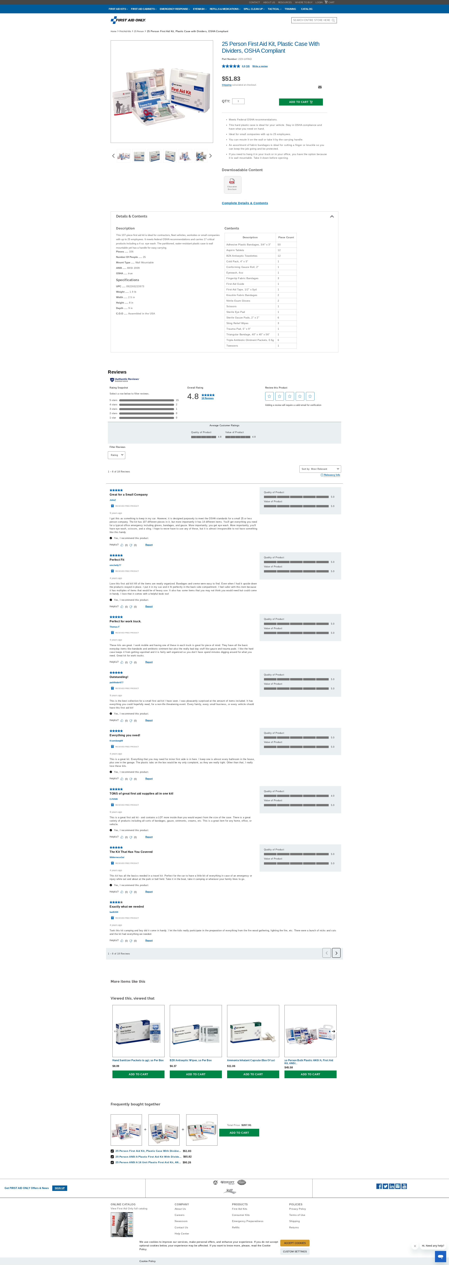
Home (113, 31)
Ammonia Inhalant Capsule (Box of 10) (251, 1060)
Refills (235, 1227)
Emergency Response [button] (174, 9)
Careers (179, 1215)
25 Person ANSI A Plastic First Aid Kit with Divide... (149, 1156)
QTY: (226, 101)
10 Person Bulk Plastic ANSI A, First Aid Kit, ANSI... (308, 1062)
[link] (208, 396)
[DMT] (229, 1193)
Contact (254, 2)
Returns (294, 1227)
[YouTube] (404, 1188)
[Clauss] (241, 1184)
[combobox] (314, 20)
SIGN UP (60, 1188)
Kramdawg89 (116, 741)
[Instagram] (398, 1188)
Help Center (182, 1233)
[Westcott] (227, 1184)
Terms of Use (297, 1215)
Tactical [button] (273, 9)
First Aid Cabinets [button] (143, 9)
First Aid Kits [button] (117, 9)
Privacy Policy (297, 1208)
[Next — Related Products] (333, 1031)
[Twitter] (385, 1188)
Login (319, 2)
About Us (269, 2)
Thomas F (114, 627)
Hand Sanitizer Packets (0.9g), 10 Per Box (138, 1060)
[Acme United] (215, 1184)
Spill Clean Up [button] (253, 9)
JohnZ (113, 500)
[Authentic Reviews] (125, 380)
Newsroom (181, 1221)
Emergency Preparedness (247, 1221)
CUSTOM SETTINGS (295, 1251)
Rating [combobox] (114, 455)
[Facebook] (379, 1188)
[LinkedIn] (391, 1188)
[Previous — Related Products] (115, 1031)
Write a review (260, 66)
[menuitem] (254, 2)
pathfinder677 (116, 682)
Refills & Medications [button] (224, 9)
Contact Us (181, 1227)
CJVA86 (114, 799)
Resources (285, 2)
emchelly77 (115, 565)
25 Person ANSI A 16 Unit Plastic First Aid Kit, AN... (148, 1162)
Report (149, 544)
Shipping (227, 85)
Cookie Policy (147, 1261)
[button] (320, 87)
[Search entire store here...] (333, 20)
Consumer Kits (241, 1215)
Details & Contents (131, 216)
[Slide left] (113, 156)
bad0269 (114, 912)
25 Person (139, 31)
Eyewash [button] (199, 9)
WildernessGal (117, 857)
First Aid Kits (125, 31)
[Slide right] (210, 156)
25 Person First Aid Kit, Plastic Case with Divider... (148, 1150)
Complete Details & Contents (245, 203)
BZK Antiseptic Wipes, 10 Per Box (191, 1060)
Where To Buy (303, 2)
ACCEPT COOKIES (295, 1243)
